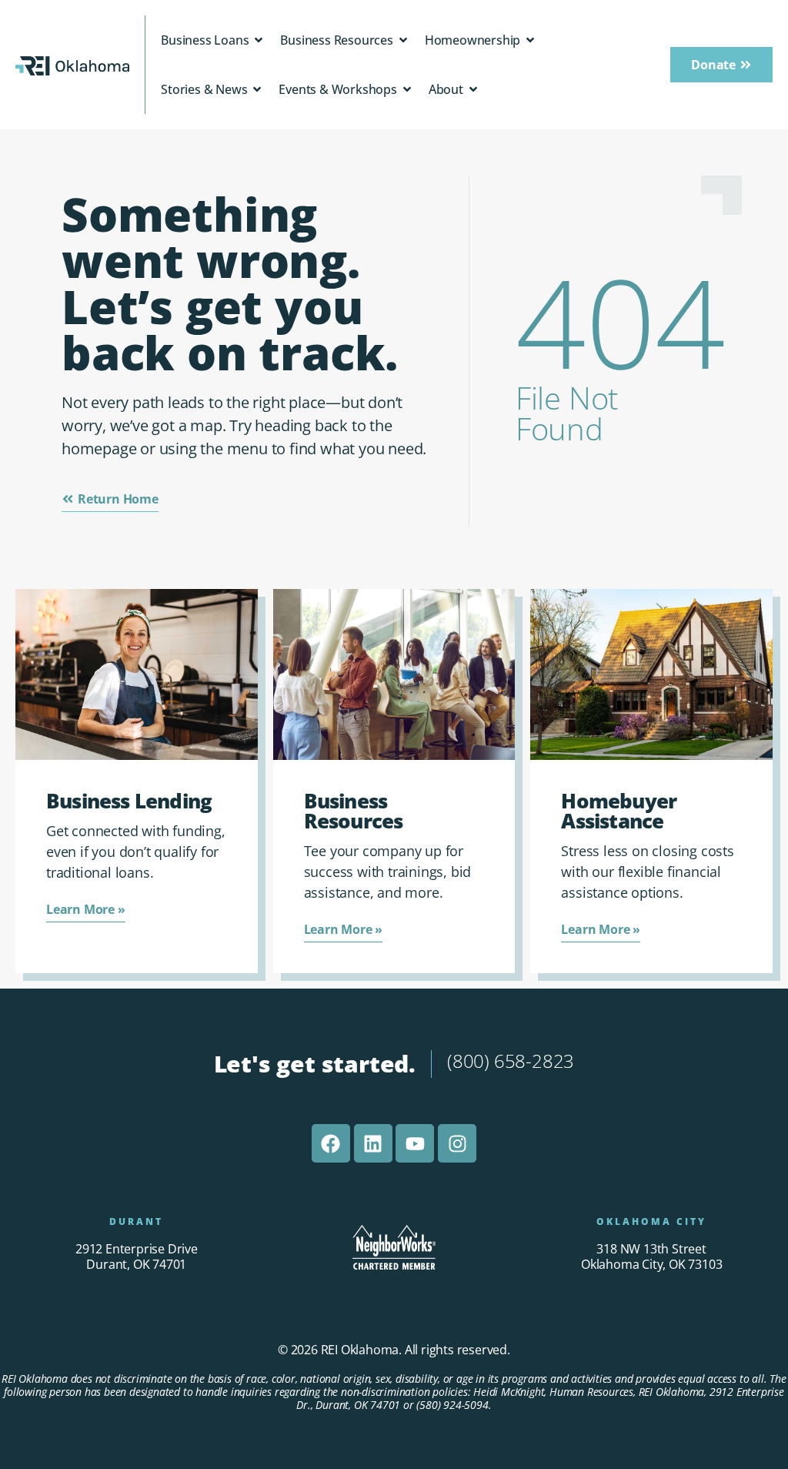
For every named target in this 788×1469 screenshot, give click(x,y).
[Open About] (473, 89)
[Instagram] (457, 1143)
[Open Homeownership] (530, 40)
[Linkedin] (373, 1143)
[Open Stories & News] (257, 89)
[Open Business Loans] (258, 40)
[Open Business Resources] (403, 40)
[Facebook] (331, 1143)
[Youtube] (415, 1143)
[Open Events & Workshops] (407, 89)
